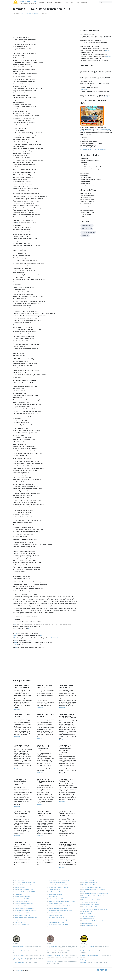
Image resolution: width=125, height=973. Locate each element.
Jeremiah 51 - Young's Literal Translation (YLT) (22, 686)
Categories (49, 2)
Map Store (83, 962)
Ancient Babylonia (85, 164)
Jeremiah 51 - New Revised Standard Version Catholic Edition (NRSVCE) (45, 747)
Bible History (84, 2)
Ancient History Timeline (87, 171)
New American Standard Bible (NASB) (58, 908)
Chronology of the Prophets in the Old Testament (94, 69)
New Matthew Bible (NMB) (88, 884)
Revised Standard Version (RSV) (90, 906)
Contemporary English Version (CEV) (24, 903)
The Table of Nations (86, 81)
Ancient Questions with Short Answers (90, 179)
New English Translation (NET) (56, 917)
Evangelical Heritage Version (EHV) (23, 920)
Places (73, 948)
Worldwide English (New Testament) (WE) (92, 921)
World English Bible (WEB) (88, 918)
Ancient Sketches (85, 181)
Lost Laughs (83, 960)
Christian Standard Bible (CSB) (22, 896)
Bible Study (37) (87, 229)
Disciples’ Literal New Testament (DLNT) (25, 908)
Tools (72, 2)
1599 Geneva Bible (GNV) (87, 34)
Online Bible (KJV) (85, 193)
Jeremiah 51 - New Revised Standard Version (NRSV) (45, 781)
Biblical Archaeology (18, 946)
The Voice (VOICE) (86, 914)
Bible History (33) (87, 225)
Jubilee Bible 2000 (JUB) (55, 889)
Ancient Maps (84, 175)
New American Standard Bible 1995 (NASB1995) (60, 910)
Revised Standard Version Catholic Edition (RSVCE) (95, 909)
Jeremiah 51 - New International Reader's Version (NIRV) (67, 813)
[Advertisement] (45, 26)
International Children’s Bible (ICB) (57, 882)
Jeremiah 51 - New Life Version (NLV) (66, 780)
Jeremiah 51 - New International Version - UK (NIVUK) (44, 813)
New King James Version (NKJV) (57, 927)
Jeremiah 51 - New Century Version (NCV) (22, 843)
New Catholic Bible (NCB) (55, 913)
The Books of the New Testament (89, 75)
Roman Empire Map (52, 946)
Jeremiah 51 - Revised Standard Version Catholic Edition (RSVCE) (67, 716)
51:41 (16, 645)
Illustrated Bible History (87, 212)
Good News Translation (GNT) (22, 927)
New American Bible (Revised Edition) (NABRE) (60, 906)
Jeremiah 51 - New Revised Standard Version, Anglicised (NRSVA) (20, 782)
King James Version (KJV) (55, 892)
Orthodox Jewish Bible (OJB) (89, 902)
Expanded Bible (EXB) (20, 922)
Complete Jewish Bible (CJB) (22, 901)
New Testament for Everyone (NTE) (91, 899)
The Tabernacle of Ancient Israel (55, 955)
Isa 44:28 (53, 638)
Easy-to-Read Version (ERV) (22, 913)
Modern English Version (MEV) (56, 899)
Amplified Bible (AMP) (86, 52)
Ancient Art (83, 162)
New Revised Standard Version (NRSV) (91, 887)
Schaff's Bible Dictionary (87, 210)
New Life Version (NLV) (88, 880)
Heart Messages (58, 2)
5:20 (41, 635)
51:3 (15, 624)
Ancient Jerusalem (18, 950)
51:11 (15, 633)
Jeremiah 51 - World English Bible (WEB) (66, 686)
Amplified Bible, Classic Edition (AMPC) (91, 58)
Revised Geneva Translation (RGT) (90, 904)
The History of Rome (52, 950)
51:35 (29, 640)
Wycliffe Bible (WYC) (87, 923)
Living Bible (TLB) (53, 896)
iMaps (77, 2)
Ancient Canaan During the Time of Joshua (92, 167)
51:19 (15, 635)
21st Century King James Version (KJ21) (91, 40)
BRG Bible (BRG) (19, 894)
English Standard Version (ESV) (22, 915)
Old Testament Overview (87, 946)
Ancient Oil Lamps (85, 177)
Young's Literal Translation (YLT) (90, 925)
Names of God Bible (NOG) (55, 903)
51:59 (16, 647)
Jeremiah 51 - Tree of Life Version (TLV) (45, 715)
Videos (82, 216)
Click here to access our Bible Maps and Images (93, 149)
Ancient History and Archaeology (89, 169)
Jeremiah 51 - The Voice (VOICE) (22, 715)
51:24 (29, 631)
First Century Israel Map (19, 958)
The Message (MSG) (87, 911)
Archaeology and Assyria (87, 185)
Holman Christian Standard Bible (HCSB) (59, 880)
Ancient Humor (84, 173)
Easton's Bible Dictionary (87, 201)
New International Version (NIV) (56, 922)
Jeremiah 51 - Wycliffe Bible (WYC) (44, 686)
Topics (66, 2)
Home (22, 13)
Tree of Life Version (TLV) (88, 916)
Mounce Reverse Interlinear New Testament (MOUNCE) (62, 901)
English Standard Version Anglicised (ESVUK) (26, 917)
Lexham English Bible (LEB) (55, 894)
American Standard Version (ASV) (89, 46)
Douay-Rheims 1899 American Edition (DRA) (26, 910)
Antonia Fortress (85, 183)
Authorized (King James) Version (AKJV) (25, 892)
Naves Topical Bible (85, 197)
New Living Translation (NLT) (32, 13)
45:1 (58, 638)
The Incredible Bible (18, 962)
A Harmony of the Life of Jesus (89, 955)
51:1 (15, 621)
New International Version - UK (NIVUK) (58, 924)
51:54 (29, 628)
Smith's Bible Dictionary (87, 199)
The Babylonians (51, 961)
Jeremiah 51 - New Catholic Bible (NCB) (44, 843)
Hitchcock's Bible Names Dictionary (90, 208)
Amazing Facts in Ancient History (89, 160)
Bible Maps (41, 2)
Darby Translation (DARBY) (21, 906)
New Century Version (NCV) (55, 915)
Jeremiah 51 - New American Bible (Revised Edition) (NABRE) (67, 844)
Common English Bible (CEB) (22, 899)
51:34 (15, 642)
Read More (17, 709)
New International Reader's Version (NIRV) (59, 920)
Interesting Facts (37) (89, 232)
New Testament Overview (87, 950)
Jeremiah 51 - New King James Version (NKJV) (22, 812)
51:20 (15, 638)
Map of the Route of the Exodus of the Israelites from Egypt (94, 92)
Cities (31, 960)
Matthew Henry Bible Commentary (90, 206)
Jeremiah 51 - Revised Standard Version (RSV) (22, 746)
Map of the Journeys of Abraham (89, 87)
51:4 (15, 628)
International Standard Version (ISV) (58, 884)
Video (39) (85, 235)
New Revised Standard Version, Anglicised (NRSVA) (95, 893)
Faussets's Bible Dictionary (87, 204)
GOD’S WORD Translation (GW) (22, 924)
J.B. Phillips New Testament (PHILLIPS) (58, 887)
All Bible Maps (84, 158)
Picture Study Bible (85, 214)
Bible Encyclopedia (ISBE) (87, 195)
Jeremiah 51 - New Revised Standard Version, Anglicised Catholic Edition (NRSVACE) (65, 748)
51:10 (15, 631)
